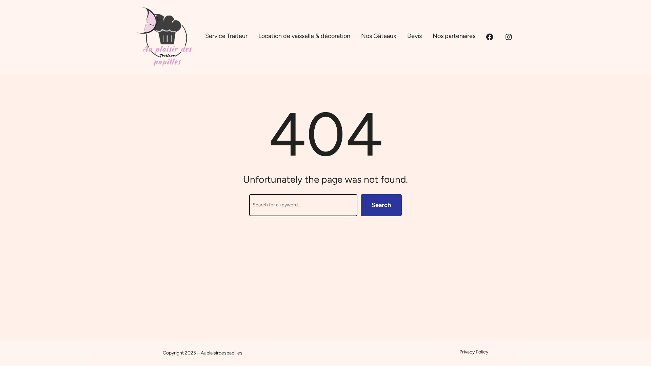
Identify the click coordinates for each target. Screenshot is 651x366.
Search (381, 205)
